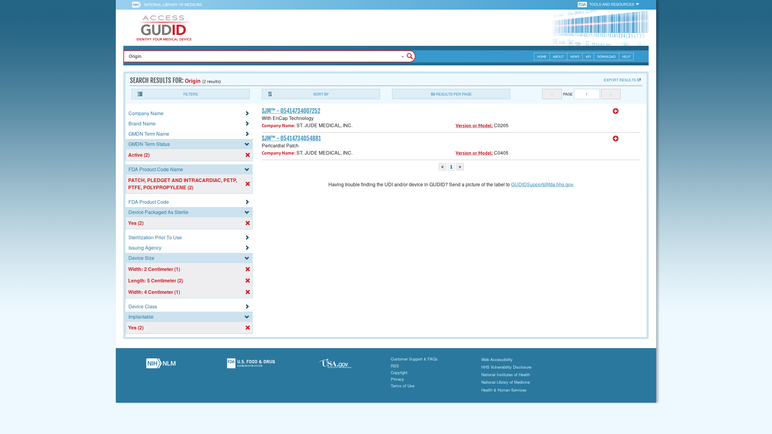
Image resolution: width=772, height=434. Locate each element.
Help (626, 56)
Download (606, 56)
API (588, 56)
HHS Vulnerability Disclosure (506, 367)
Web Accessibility (497, 359)
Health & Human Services (504, 390)
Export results (620, 79)
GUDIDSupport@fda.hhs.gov (542, 184)
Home (541, 56)
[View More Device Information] (616, 111)
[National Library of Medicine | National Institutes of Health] (160, 365)
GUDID (164, 28)
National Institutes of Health (505, 374)
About (558, 56)
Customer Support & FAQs (414, 359)
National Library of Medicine (173, 4)
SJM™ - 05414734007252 (291, 111)
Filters (190, 93)
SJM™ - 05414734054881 (291, 138)
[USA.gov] (340, 365)
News (574, 56)
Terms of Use (402, 385)
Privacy (397, 379)
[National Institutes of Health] (138, 4)
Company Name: (278, 125)
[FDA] (583, 4)
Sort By (321, 93)
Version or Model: (474, 125)
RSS (395, 366)
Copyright (399, 372)
